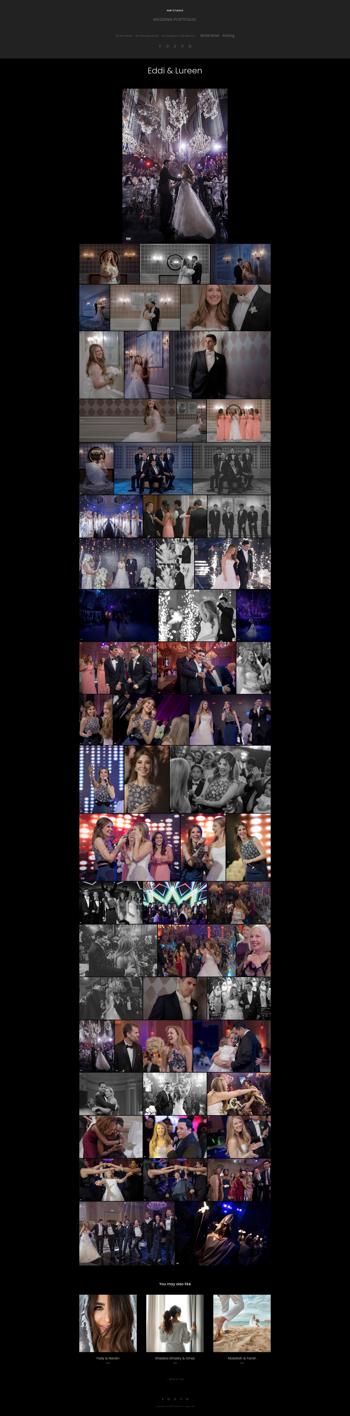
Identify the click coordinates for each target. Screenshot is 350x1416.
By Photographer (147, 36)
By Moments (124, 36)
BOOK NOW (210, 36)
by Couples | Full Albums (178, 36)
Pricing (228, 36)
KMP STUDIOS (175, 11)
